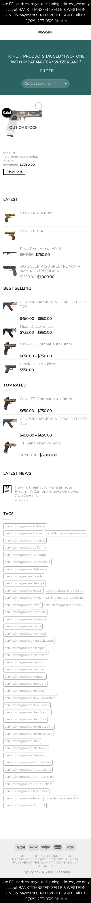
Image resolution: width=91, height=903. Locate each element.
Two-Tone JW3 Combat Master (20, 158)
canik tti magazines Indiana (64, 597)
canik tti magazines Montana (25, 676)
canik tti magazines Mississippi (26, 662)
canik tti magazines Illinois (23, 597)
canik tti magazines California (25, 547)
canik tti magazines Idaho (64, 590)
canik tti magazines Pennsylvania (28, 762)
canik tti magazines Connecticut (27, 562)
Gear (74, 859)
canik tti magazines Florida (24, 576)
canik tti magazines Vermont (25, 805)
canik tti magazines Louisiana (25, 619)
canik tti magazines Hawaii (23, 590)
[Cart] (85, 32)
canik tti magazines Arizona (65, 533)
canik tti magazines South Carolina (29, 776)
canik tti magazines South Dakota (29, 784)
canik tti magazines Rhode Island (28, 769)
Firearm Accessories (30, 859)
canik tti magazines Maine (23, 626)
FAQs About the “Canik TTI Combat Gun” (45, 862)
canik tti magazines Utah (62, 798)
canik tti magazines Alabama (25, 526)
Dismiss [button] (60, 21)
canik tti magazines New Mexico (27, 712)
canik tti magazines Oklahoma (26, 748)
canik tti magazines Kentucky (25, 612)
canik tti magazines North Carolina (29, 726)
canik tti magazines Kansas (63, 605)
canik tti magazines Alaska (23, 533)
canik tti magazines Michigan (25, 648)
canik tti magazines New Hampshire (30, 698)
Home (12, 56)
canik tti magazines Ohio (22, 741)
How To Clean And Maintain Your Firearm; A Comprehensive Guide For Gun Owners (47, 491)
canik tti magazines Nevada (24, 690)
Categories (51, 856)
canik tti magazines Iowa (22, 605)
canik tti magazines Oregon (24, 755)
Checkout (59, 859)
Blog (68, 856)
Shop (34, 856)
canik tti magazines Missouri (24, 669)
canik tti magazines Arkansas (25, 540)
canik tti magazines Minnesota (26, 655)
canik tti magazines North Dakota (28, 733)
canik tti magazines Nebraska (25, 683)
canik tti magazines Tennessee (26, 791)
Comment (21, 500)
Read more (14, 171)
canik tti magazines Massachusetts (29, 640)
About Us (46, 865)
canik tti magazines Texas (23, 798)
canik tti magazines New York (25, 719)
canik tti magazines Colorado (25, 554)
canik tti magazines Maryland (25, 633)
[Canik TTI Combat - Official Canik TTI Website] (45, 32)
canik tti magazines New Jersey (27, 705)
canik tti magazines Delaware (26, 569)
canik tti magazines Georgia (24, 583)
